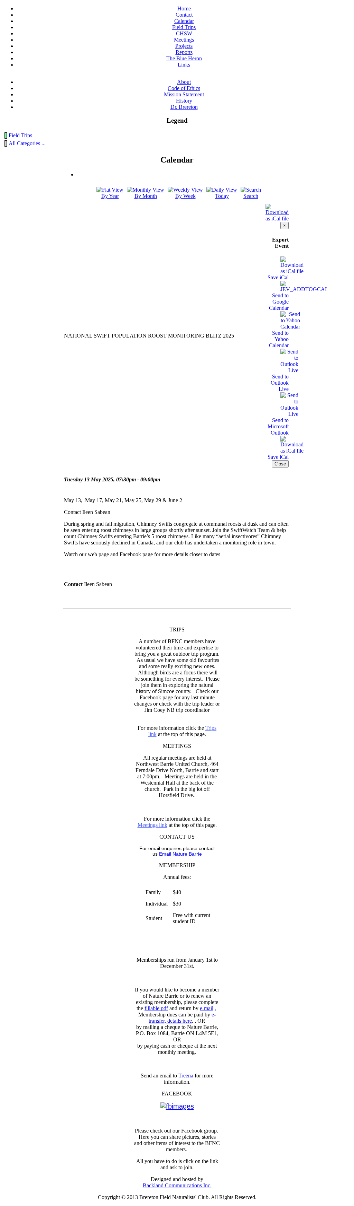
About (184, 82)
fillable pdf (156, 1008)
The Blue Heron (184, 58)
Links (184, 65)
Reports (184, 52)
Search (250, 196)
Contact (184, 15)
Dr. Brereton (184, 107)
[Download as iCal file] (277, 211)
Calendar (184, 21)
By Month (145, 196)
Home (184, 8)
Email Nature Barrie (180, 854)
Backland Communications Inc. (177, 1185)
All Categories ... (27, 143)
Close (280, 463)
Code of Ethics (184, 88)
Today (222, 196)
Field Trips (184, 27)
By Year (110, 196)
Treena (185, 1075)
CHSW (184, 33)
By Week (185, 196)
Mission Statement (184, 94)
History (184, 101)
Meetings (184, 40)
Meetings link (152, 825)
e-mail (206, 1008)
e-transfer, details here (182, 1018)
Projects (184, 46)
